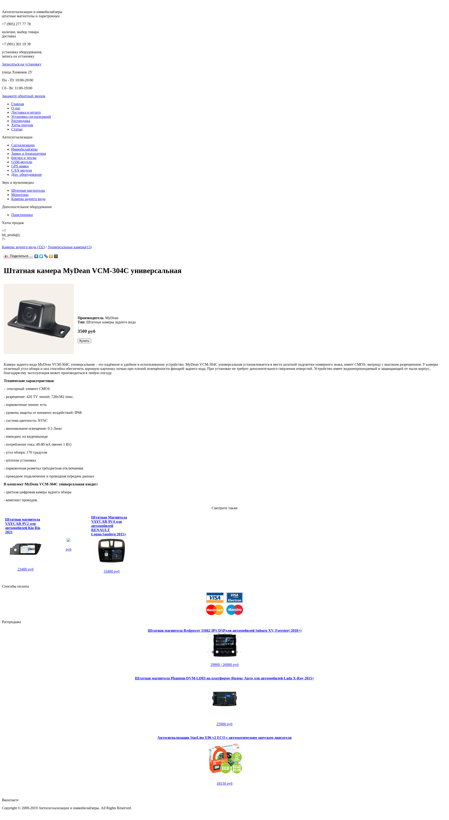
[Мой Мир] (56, 256)
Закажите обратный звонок (23, 96)
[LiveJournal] (46, 256)
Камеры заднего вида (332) (23, 247)
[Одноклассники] (51, 256)
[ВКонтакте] (36, 256)
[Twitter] (41, 256)
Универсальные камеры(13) (70, 247)
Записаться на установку (21, 64)
